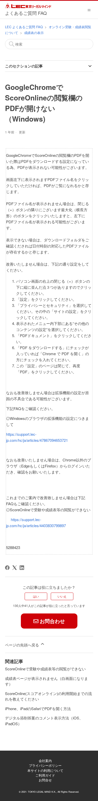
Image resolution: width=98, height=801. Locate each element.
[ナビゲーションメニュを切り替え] (89, 9)
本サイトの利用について (45, 770)
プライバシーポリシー (45, 765)
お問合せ (45, 780)
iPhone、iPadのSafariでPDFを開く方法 (38, 708)
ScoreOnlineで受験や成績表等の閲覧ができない (45, 668)
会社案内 (45, 760)
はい (36, 596)
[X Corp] (14, 567)
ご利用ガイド (45, 775)
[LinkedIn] (22, 567)
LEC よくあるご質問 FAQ (24, 26)
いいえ (62, 596)
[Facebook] (7, 567)
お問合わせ (52, 621)
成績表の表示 (34, 32)
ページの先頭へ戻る (22, 644)
